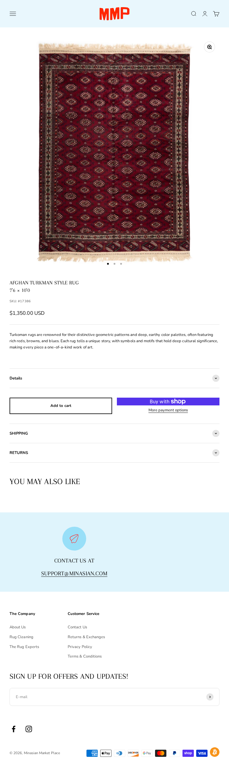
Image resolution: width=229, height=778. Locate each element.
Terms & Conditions (85, 656)
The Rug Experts (24, 647)
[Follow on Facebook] (14, 729)
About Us (18, 627)
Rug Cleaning (21, 637)
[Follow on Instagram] (29, 729)
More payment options (168, 410)
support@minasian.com (74, 573)
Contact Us (77, 627)
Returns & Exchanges (86, 637)
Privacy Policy (80, 647)
